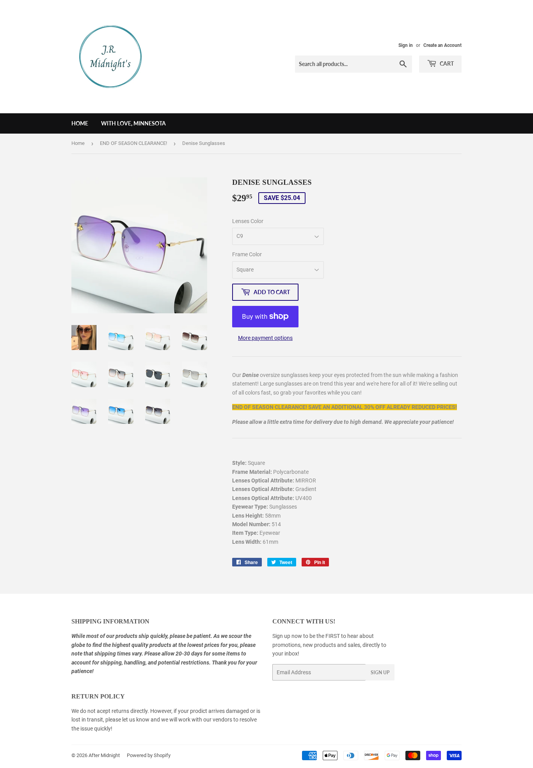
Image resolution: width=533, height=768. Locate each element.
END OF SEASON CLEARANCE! (133, 143)
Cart (446, 63)
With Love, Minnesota (133, 123)
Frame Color (247, 254)
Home (79, 123)
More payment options (265, 338)
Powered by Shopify (149, 755)
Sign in (405, 45)
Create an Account (442, 45)
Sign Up (380, 672)
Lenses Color (247, 221)
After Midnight (104, 755)
